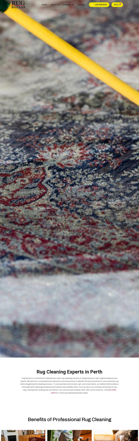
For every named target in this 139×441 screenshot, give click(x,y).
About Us (55, 5)
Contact (81, 5)
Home (44, 5)
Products (67, 5)
